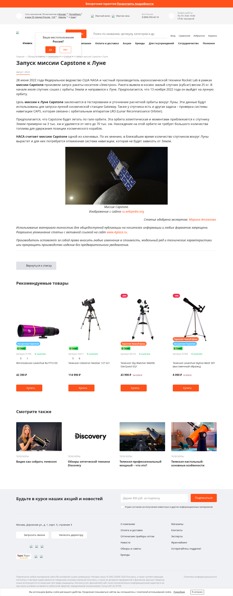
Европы (62, 17)
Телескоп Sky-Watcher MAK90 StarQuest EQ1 (138, 364)
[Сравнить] (58, 296)
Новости (125, 542)
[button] (100, 16)
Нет (65, 49)
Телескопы (53, 56)
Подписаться (204, 498)
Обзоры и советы (36, 56)
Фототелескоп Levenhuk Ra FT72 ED (36, 363)
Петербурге (75, 14)
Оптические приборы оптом (137, 536)
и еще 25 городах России (38, 17)
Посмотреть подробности (135, 4)
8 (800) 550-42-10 (150, 17)
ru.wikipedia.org (133, 211)
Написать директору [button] (70, 535)
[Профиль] (173, 32)
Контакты (177, 530)
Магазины (177, 524)
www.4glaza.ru (117, 232)
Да (50, 49)
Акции (127, 43)
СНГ (54, 17)
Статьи (67, 56)
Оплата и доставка (107, 43)
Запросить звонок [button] (34, 535)
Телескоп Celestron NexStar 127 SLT (89, 363)
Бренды (140, 43)
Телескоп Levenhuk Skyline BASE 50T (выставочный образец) (194, 364)
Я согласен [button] (197, 592)
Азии (73, 17)
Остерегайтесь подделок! (186, 548)
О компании (83, 43)
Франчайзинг (179, 542)
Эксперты (177, 536)
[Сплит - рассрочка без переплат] (21, 348)
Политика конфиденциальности (200, 576)
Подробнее (179, 592)
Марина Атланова (202, 219)
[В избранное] (54, 296)
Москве (62, 14)
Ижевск (27, 43)
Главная (20, 56)
